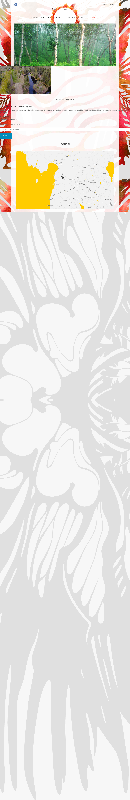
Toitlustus (46, 18)
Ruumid (34, 18)
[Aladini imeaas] (25, 80)
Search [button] (5, 136)
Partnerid (72, 18)
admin (31, 106)
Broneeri (94, 18)
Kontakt (84, 18)
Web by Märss (124, 210)
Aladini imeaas (65, 99)
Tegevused (59, 18)
